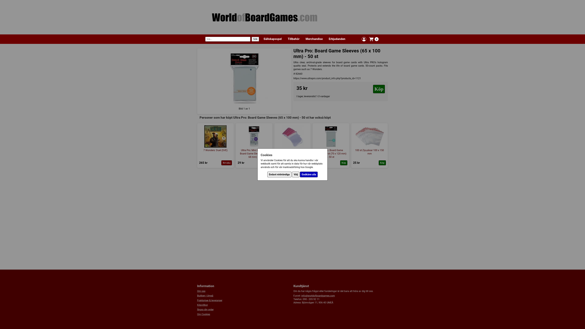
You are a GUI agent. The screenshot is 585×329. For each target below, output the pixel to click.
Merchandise (314, 39)
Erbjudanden (337, 39)
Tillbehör (294, 39)
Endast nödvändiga (279, 174)
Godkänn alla (309, 174)
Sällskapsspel (273, 39)
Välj (296, 174)
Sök (255, 39)
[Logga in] (364, 39)
